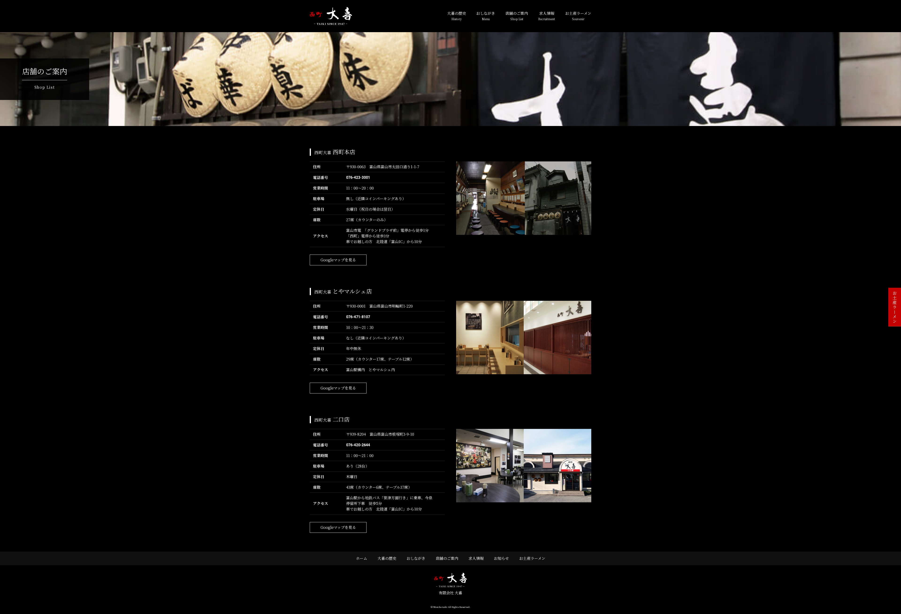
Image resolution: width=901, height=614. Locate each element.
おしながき (485, 16)
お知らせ (501, 558)
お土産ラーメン (578, 16)
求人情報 (546, 16)
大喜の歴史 (456, 16)
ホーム (361, 558)
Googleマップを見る (338, 260)
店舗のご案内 (516, 16)
